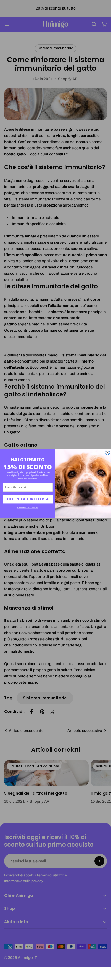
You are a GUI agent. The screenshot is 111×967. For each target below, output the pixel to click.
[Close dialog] (107, 452)
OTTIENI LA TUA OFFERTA (28, 499)
